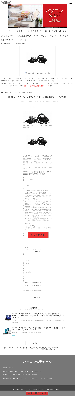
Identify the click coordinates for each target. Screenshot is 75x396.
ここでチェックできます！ (20, 43)
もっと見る (34, 343)
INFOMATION (7, 378)
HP (41, 371)
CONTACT (16, 378)
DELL (36, 371)
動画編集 (34, 374)
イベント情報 (16, 374)
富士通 (31, 371)
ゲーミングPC (26, 374)
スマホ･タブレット (49, 378)
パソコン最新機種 (8, 371)
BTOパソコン (19, 371)
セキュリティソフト (36, 378)
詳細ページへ (37, 297)
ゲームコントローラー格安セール (33, 285)
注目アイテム (7, 374)
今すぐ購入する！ (37, 393)
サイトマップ (25, 378)
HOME (5, 368)
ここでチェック (38, 251)
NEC (26, 371)
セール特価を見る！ (38, 235)
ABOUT (11, 368)
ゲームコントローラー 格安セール (33, 282)
